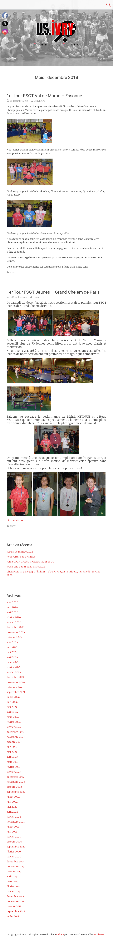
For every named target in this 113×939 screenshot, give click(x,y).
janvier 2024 (14, 726)
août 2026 (12, 602)
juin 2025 (12, 647)
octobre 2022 (14, 786)
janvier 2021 (14, 836)
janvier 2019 (13, 891)
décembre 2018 (15, 896)
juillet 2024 (13, 697)
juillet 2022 (13, 796)
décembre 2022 (16, 776)
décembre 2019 (15, 861)
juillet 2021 (13, 826)
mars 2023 (12, 761)
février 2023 (13, 766)
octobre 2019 (14, 871)
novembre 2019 (15, 866)
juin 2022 (12, 801)
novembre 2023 (16, 736)
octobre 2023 (14, 741)
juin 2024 (12, 702)
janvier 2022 (14, 816)
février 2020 (14, 851)
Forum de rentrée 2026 (20, 551)
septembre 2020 (16, 846)
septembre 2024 (16, 692)
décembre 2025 (15, 627)
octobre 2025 (14, 637)
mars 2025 (13, 662)
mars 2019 (12, 881)
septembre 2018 (16, 911)
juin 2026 (12, 607)
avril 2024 (12, 711)
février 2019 (13, 886)
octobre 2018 (14, 906)
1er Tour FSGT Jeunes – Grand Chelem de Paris (53, 292)
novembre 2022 (16, 781)
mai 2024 (12, 706)
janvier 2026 (14, 622)
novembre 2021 (16, 821)
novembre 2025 (16, 632)
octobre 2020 (14, 841)
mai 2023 (12, 751)
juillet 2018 (13, 916)
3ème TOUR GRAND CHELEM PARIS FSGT (30, 561)
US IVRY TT (39, 101)
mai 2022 (12, 806)
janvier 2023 (14, 771)
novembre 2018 (15, 901)
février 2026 (14, 617)
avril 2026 (12, 612)
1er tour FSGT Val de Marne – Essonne (44, 95)
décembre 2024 (15, 677)
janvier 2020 (14, 856)
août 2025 (12, 642)
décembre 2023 (15, 731)
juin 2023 (12, 746)
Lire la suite (15, 520)
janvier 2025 (14, 672)
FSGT (12, 272)
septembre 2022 (16, 791)
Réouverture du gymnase (21, 556)
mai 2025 (12, 652)
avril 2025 (12, 657)
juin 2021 (12, 831)
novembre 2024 (16, 682)
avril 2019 (12, 876)
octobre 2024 (14, 687)
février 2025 (13, 667)
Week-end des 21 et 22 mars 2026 (26, 566)
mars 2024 (13, 716)
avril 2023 (12, 756)
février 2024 (14, 721)
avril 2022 (12, 811)
